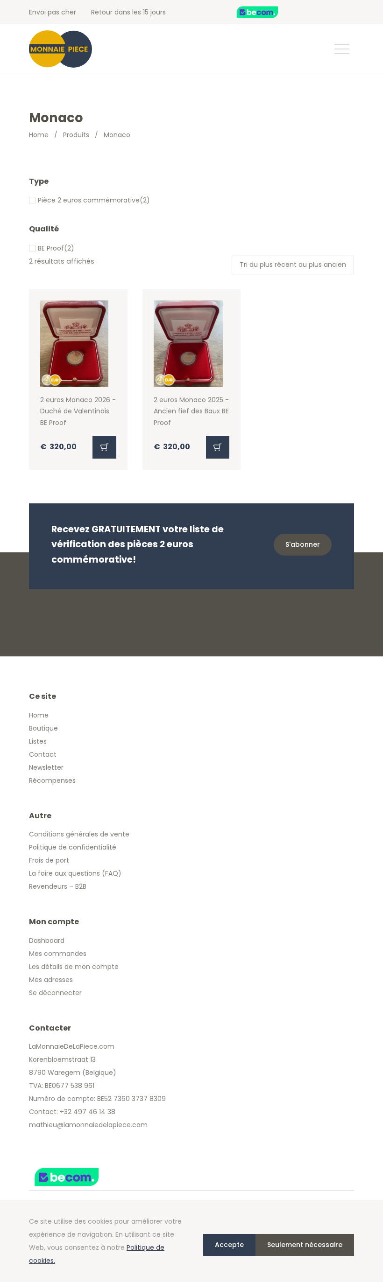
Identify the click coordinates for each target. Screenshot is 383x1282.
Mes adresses (51, 979)
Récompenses (52, 780)
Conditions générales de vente (79, 834)
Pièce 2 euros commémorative (89, 200)
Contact (43, 754)
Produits (76, 134)
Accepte (229, 1244)
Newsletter (46, 767)
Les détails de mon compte (74, 966)
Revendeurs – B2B (57, 886)
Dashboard (46, 940)
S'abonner (302, 544)
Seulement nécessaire (304, 1244)
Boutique (43, 728)
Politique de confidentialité (72, 847)
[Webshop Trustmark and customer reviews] (267, 12)
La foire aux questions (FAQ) (75, 873)
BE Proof (51, 248)
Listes (38, 741)
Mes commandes (57, 953)
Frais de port (49, 860)
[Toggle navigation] (341, 49)
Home (39, 134)
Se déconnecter (55, 992)
